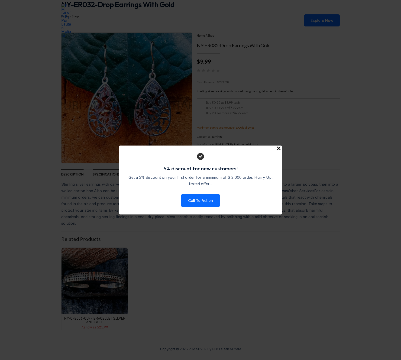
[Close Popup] (279, 149)
